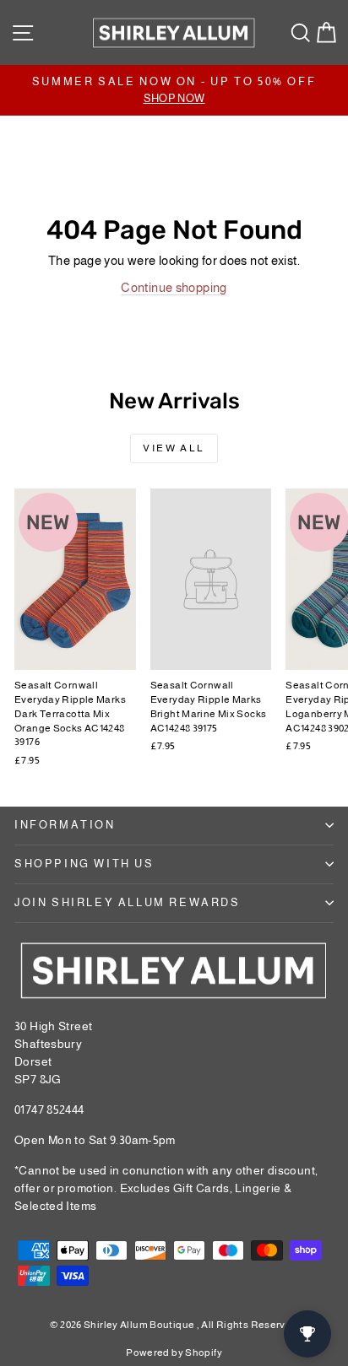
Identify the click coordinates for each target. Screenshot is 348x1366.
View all (173, 448)
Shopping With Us (84, 863)
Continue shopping (173, 287)
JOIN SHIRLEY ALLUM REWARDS (127, 902)
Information (65, 824)
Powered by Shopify (174, 1352)
